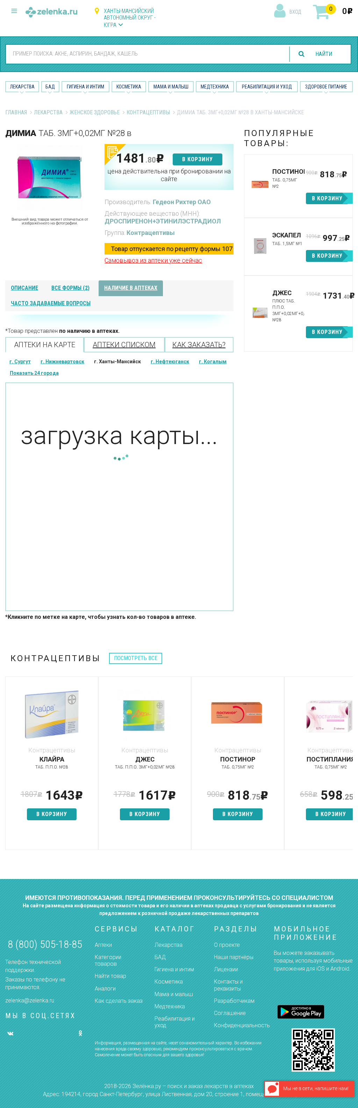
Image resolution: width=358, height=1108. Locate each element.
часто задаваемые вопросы (51, 303)
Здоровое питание (326, 87)
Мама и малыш (170, 87)
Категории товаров (108, 960)
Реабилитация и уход (267, 87)
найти (323, 54)
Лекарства (22, 87)
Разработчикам (234, 1001)
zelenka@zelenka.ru (29, 1000)
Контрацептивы (148, 112)
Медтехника (215, 87)
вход (295, 12)
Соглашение (230, 1013)
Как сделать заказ (119, 1001)
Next (347, 767)
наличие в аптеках (130, 288)
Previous (10, 767)
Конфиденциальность (242, 1025)
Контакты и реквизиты (228, 985)
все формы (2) (70, 288)
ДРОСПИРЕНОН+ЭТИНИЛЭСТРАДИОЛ (163, 221)
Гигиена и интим (174, 969)
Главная (16, 112)
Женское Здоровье (95, 112)
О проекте (227, 945)
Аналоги (105, 988)
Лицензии (226, 969)
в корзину (197, 159)
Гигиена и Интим (85, 87)
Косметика (128, 87)
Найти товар (110, 976)
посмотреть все (135, 658)
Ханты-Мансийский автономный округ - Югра (130, 18)
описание (24, 288)
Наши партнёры (233, 957)
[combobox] (145, 54)
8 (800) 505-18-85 (45, 944)
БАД (50, 87)
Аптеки (103, 945)
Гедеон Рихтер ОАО (182, 202)
